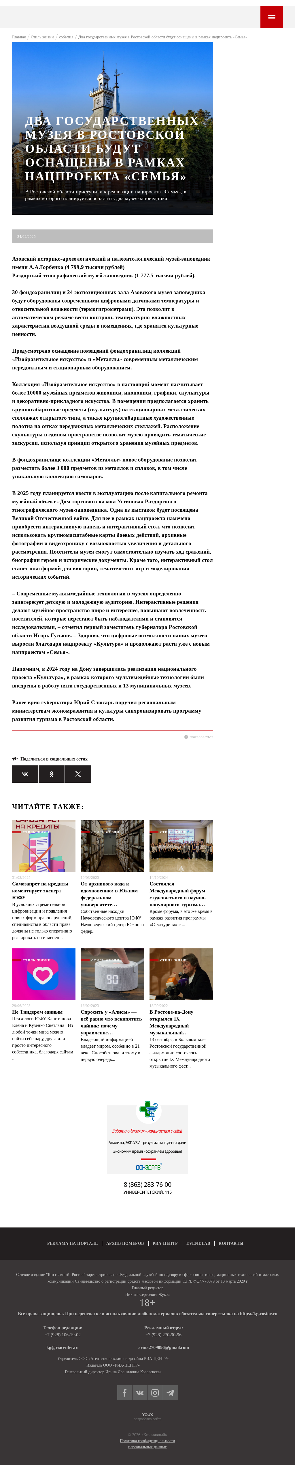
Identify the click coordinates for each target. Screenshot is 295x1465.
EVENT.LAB (198, 1243)
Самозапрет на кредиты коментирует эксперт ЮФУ (40, 890)
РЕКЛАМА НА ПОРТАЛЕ (72, 1243)
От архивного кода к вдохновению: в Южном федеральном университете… (109, 894)
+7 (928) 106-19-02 (63, 1334)
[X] (78, 774)
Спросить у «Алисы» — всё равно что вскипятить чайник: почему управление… (111, 1022)
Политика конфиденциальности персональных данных (147, 1444)
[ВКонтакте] (25, 774)
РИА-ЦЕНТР (165, 1243)
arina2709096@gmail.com (163, 1347)
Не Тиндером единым (37, 1012)
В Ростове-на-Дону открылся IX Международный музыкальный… (171, 1022)
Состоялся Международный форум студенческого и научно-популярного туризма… (178, 894)
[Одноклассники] (52, 774)
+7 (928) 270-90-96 (163, 1334)
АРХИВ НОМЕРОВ (125, 1243)
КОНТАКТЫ (231, 1243)
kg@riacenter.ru (62, 1347)
